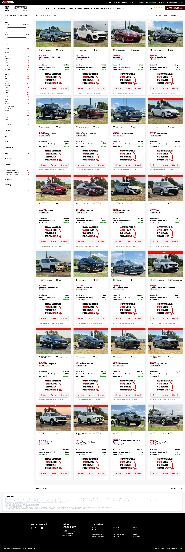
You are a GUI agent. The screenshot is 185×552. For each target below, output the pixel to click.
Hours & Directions (175, 9)
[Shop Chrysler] (7, 8)
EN (6, 2)
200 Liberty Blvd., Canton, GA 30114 (172, 2)
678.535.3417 (114, 2)
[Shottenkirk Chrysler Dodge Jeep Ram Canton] (21, 8)
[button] (69, 33)
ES (12, 2)
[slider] (6, 27)
